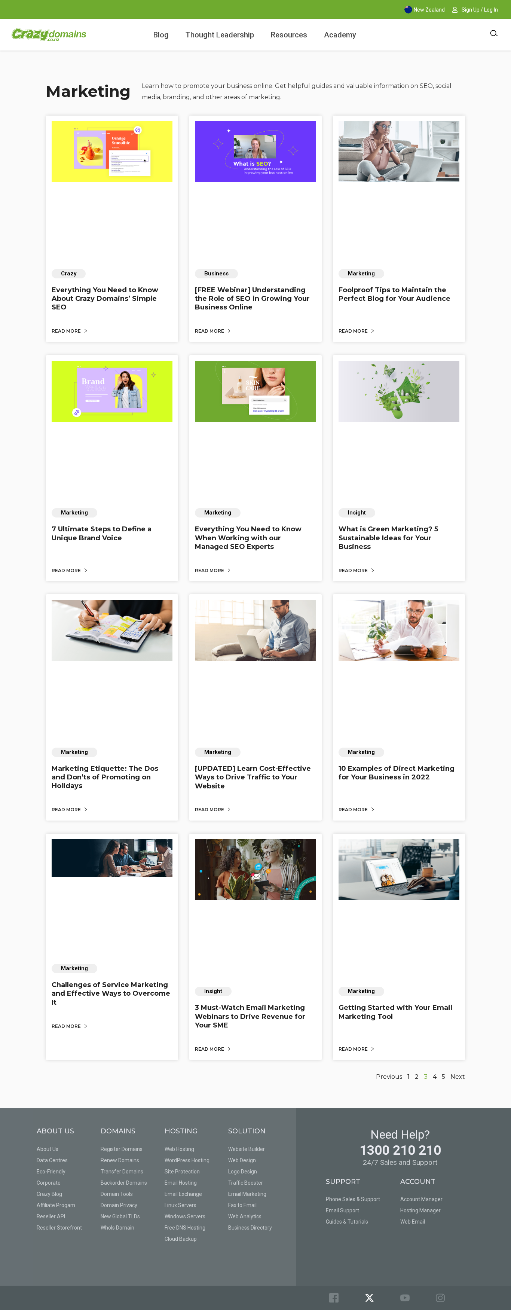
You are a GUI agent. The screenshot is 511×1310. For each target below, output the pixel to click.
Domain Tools (117, 1194)
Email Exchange (183, 1194)
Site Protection (182, 1172)
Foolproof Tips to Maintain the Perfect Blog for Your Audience (394, 294)
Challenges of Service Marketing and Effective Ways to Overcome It (111, 994)
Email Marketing (247, 1194)
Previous (389, 1076)
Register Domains (122, 1149)
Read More (67, 331)
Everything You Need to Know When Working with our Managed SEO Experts (248, 538)
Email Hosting (181, 1183)
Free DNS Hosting (185, 1228)
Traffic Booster (245, 1183)
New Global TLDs (120, 1216)
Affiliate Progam (56, 1205)
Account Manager (421, 1199)
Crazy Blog (49, 1194)
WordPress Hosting (187, 1160)
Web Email (412, 1222)
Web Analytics (244, 1216)
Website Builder (246, 1149)
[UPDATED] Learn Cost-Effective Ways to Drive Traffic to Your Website (253, 777)
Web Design (242, 1160)
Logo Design (242, 1172)
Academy (340, 34)
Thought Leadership (220, 34)
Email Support (342, 1210)
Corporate (49, 1183)
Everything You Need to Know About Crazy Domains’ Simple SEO (105, 299)
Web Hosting (179, 1149)
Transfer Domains (122, 1172)
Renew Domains (120, 1160)
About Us (47, 1149)
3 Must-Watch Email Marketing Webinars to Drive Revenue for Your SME (250, 1016)
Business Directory (250, 1228)
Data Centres (52, 1160)
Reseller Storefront (59, 1228)
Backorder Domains (124, 1183)
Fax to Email (242, 1205)
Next (457, 1076)
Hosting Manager (420, 1210)
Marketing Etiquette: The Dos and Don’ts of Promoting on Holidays (105, 777)
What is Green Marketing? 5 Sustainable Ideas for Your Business (388, 538)
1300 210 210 (400, 1150)
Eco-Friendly (51, 1172)
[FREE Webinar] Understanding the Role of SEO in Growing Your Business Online (252, 299)
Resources (289, 34)
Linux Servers (180, 1205)
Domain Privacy (119, 1205)
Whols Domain (117, 1228)
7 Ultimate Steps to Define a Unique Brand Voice (102, 533)
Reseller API (51, 1216)
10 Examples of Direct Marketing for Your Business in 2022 (397, 772)
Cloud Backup (181, 1239)
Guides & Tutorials (347, 1222)
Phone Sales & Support (353, 1199)
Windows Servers (185, 1216)
